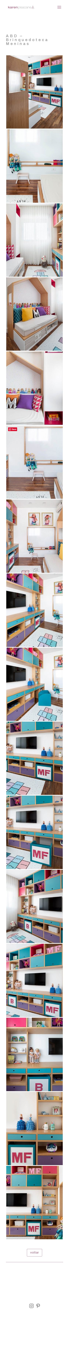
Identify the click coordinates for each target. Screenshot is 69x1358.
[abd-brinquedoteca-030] (34, 202)
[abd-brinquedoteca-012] (34, 1016)
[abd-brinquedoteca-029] (34, 276)
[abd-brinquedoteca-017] (34, 646)
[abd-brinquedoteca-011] (34, 1091)
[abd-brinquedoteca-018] (34, 572)
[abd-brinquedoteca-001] (34, 128)
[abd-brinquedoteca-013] (34, 943)
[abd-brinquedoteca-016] (34, 720)
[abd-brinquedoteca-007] (34, 1239)
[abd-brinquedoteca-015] (34, 794)
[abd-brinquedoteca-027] (34, 350)
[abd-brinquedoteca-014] (34, 869)
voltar (34, 1252)
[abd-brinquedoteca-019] (34, 498)
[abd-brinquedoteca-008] (34, 1165)
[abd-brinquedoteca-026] (34, 424)
